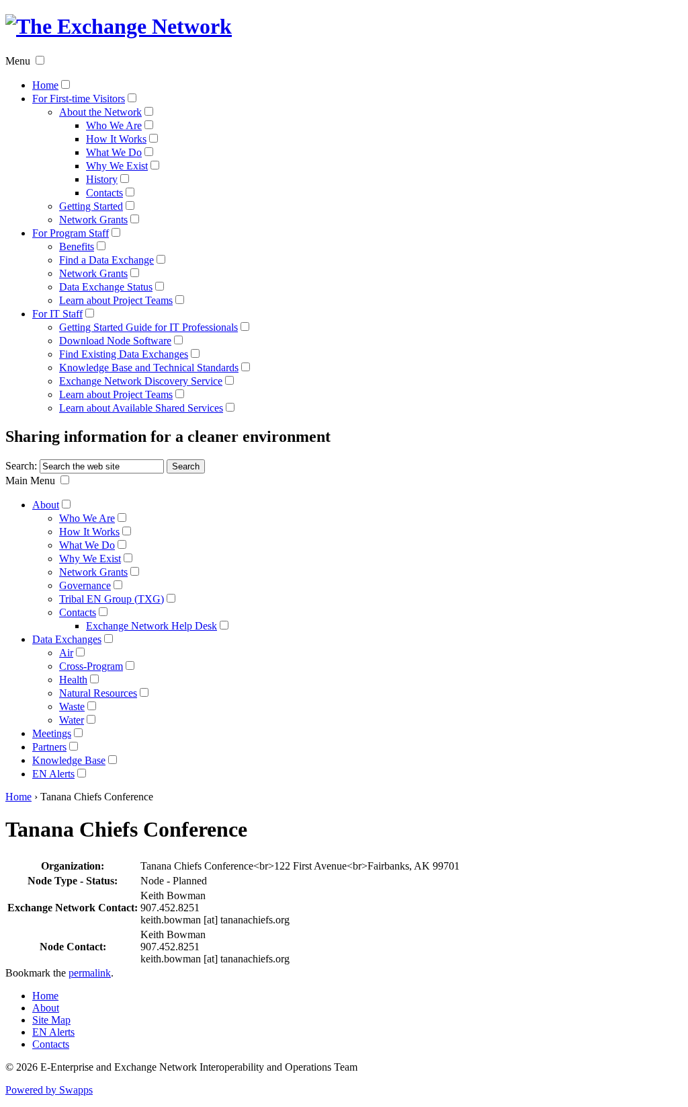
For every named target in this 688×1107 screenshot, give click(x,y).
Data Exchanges (66, 639)
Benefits (76, 246)
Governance (85, 585)
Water (71, 720)
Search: (21, 465)
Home (45, 85)
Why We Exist (117, 165)
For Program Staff (70, 233)
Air (66, 652)
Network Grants (93, 219)
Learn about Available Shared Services (141, 408)
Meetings (51, 733)
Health (73, 679)
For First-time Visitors (78, 98)
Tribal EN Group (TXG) (111, 599)
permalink (90, 973)
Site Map (51, 1020)
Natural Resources (98, 693)
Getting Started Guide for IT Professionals (148, 327)
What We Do (114, 152)
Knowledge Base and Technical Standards (149, 367)
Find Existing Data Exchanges (123, 354)
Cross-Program (91, 666)
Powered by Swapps (49, 1090)
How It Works (116, 139)
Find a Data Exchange (106, 260)
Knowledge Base (68, 760)
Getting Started (91, 206)
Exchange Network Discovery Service (140, 381)
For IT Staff (57, 313)
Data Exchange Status (106, 287)
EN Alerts (53, 773)
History (102, 179)
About (45, 504)
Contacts (104, 192)
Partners (49, 747)
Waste (72, 706)
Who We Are (114, 125)
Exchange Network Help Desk (151, 626)
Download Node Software (115, 340)
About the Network (100, 112)
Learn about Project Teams (116, 300)
